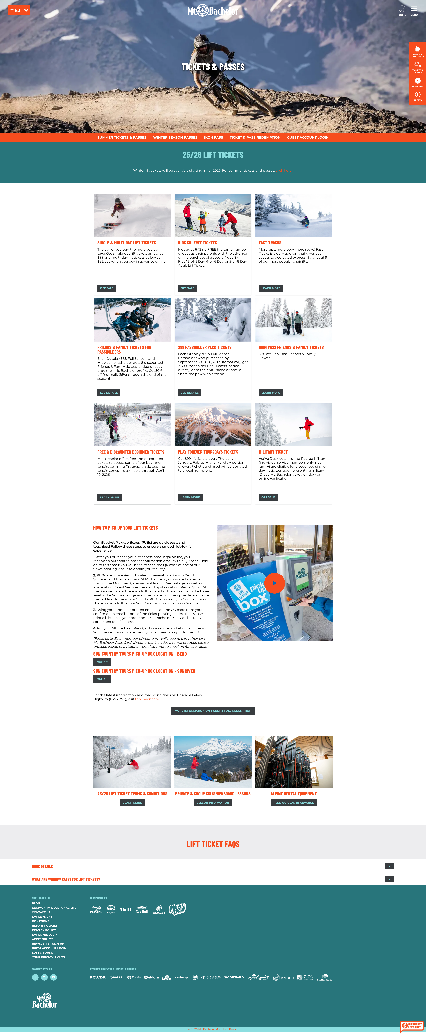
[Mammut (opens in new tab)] (159, 909)
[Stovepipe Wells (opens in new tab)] (283, 977)
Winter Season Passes (175, 137)
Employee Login (45, 934)
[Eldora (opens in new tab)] (151, 977)
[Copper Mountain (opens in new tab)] (134, 977)
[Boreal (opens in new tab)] (116, 977)
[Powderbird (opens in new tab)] (211, 977)
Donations (40, 921)
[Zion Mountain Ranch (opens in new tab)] (324, 977)
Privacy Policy (44, 930)
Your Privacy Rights (48, 957)
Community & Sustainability (54, 907)
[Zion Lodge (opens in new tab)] (305, 977)
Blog (36, 903)
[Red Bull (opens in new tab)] (142, 909)
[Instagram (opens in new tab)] (44, 977)
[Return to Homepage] (213, 10)
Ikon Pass (213, 137)
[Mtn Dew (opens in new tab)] (177, 909)
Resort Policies (44, 925)
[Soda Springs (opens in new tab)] (195, 977)
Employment (42, 916)
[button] (417, 67)
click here (284, 170)
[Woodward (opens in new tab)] (234, 977)
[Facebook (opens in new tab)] (35, 977)
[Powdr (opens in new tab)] (98, 977)
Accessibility (42, 939)
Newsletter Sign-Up (48, 943)
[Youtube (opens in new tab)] (53, 977)
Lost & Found (42, 952)
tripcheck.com (147, 699)
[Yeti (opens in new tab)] (125, 909)
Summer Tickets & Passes (121, 137)
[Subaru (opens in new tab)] (96, 909)
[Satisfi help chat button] (411, 1027)
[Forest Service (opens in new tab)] (111, 909)
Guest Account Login (308, 137)
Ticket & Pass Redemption (255, 137)
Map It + (102, 661)
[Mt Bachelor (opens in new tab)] (166, 977)
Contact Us (41, 912)
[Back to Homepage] (57, 1000)
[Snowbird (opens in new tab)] (182, 977)
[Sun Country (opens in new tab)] (258, 977)
